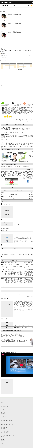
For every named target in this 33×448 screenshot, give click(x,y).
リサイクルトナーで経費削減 (5, 431)
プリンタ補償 (3, 412)
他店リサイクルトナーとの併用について (6, 421)
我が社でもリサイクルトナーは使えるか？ (7, 424)
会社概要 (2, 402)
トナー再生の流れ (3, 428)
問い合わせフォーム (4, 48)
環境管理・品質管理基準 (7, 173)
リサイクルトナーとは (4, 417)
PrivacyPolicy (3, 405)
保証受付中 (2, 409)
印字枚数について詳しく (23, 113)
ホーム (1, 399)
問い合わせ (2, 403)
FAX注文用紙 (28, 325)
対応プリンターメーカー (4, 439)
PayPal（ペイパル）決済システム (28, 301)
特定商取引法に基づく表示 (5, 406)
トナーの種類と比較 (4, 427)
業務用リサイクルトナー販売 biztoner (9, 5)
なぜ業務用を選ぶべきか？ (5, 440)
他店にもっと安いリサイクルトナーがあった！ (7, 420)
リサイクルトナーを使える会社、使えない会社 (7, 435)
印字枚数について (3, 436)
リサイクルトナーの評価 (4, 432)
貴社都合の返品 (3, 413)
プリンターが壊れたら (4, 416)
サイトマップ (2, 443)
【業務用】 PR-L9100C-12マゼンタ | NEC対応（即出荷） (9, 31)
